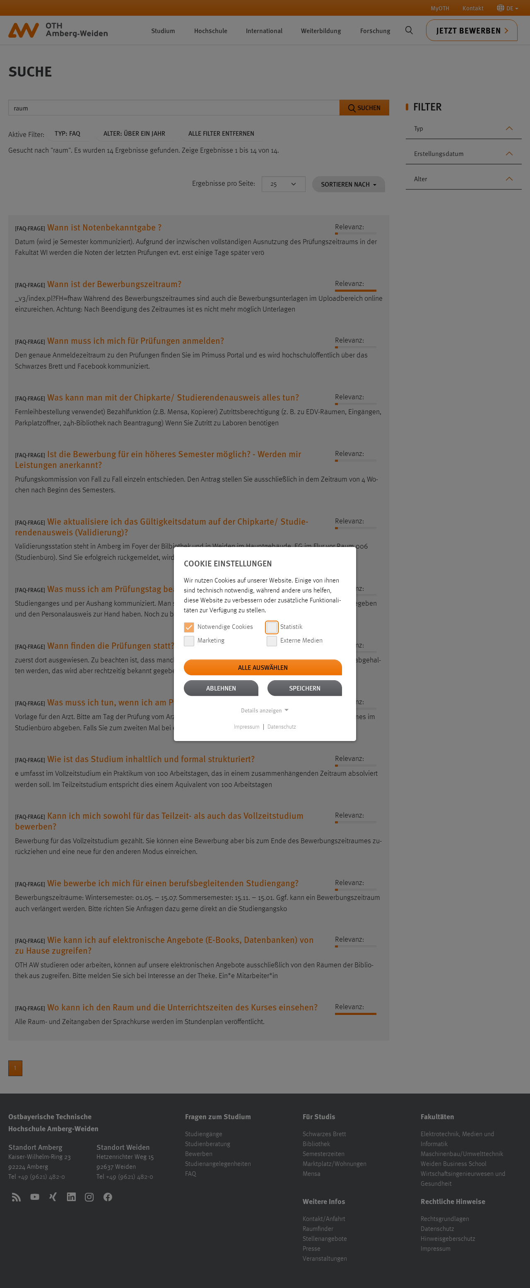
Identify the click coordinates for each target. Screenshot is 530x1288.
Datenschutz (281, 727)
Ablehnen (221, 688)
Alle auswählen (263, 667)
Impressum (247, 727)
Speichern (304, 688)
